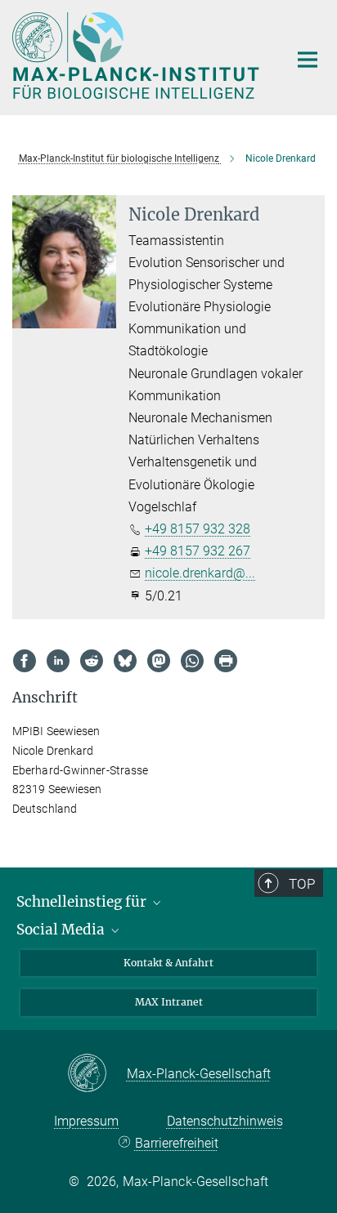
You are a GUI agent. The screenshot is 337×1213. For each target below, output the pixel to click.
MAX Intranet (169, 1002)
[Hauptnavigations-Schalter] (307, 59)
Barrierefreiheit (176, 1143)
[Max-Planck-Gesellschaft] (97, 1074)
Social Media (62, 929)
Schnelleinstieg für (83, 902)
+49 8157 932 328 (197, 529)
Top (302, 884)
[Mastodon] (158, 661)
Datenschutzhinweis (225, 1121)
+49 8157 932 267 (197, 551)
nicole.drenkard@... (200, 573)
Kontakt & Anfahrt (168, 963)
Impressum (86, 1121)
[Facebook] (24, 661)
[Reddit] (91, 661)
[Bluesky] (125, 661)
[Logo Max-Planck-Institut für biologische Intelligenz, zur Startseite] (137, 55)
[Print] (225, 661)
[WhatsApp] (192, 661)
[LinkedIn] (58, 661)
